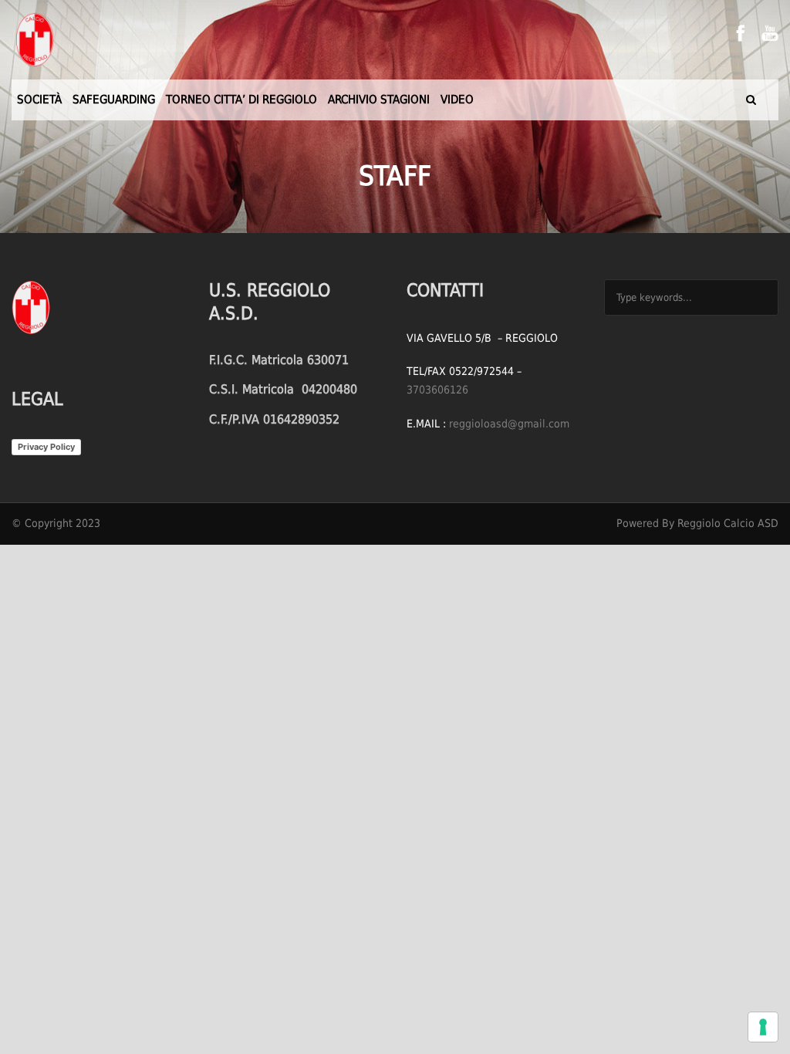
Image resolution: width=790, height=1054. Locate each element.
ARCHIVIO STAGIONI (379, 99)
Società (39, 99)
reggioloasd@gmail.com (509, 423)
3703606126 (437, 389)
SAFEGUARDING (114, 99)
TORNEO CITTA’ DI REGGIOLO (241, 99)
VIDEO (457, 99)
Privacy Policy (46, 446)
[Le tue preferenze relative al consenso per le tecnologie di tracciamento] (763, 1027)
